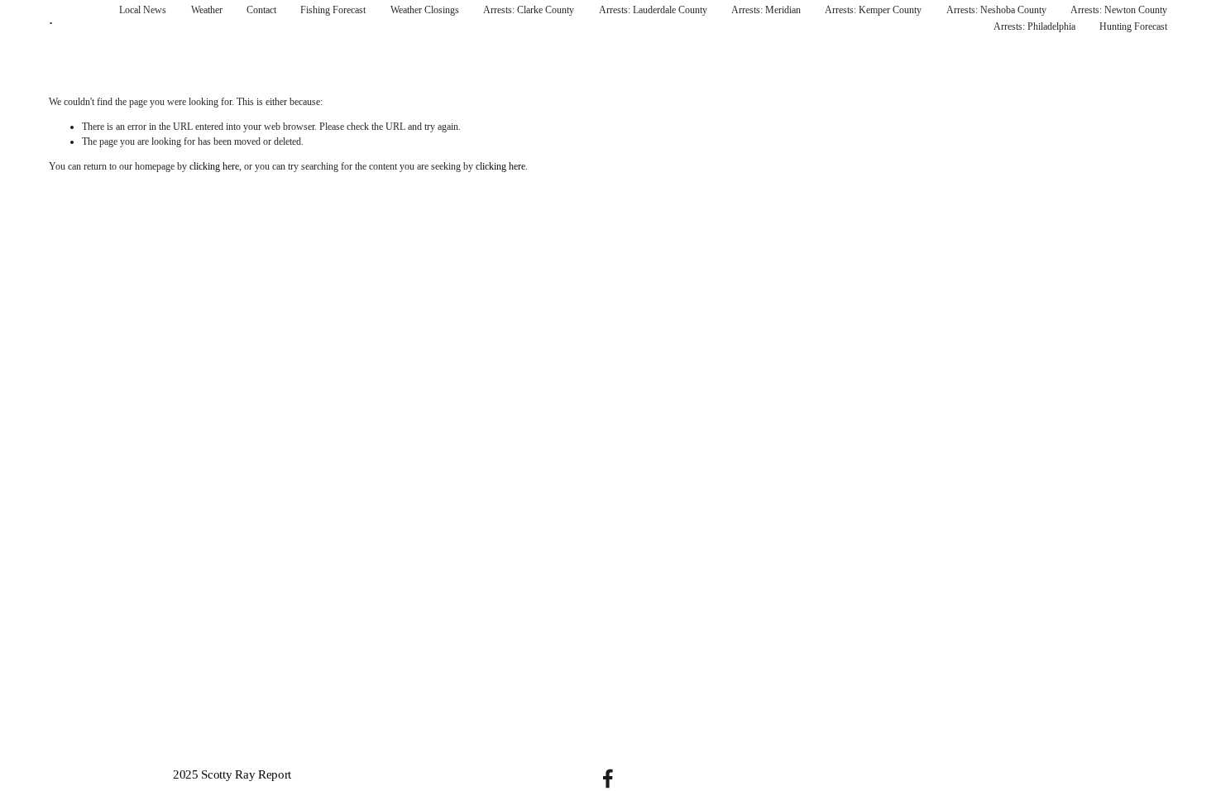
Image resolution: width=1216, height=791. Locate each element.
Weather (207, 10)
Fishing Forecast (333, 10)
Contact (261, 10)
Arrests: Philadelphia (1034, 26)
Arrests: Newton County (1118, 10)
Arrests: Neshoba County (996, 10)
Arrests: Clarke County (528, 10)
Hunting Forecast (1133, 26)
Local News (142, 10)
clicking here (214, 166)
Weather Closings (424, 10)
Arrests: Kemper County (873, 10)
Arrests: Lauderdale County (653, 10)
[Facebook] (608, 779)
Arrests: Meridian (766, 10)
